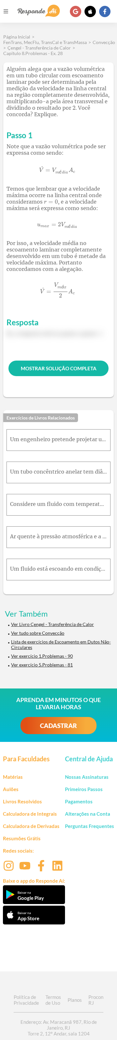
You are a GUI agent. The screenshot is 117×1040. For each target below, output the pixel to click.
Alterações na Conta (87, 814)
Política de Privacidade (26, 1000)
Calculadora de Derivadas (31, 826)
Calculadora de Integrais (30, 814)
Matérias (13, 777)
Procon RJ (95, 1000)
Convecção (104, 42)
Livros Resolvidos (22, 801)
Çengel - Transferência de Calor (39, 47)
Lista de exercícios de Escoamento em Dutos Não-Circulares (61, 644)
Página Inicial (16, 36)
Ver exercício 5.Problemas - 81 (42, 664)
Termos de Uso (53, 1000)
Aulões (11, 789)
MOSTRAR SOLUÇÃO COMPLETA (59, 368)
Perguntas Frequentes (89, 826)
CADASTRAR (58, 725)
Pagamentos (79, 801)
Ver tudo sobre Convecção (37, 633)
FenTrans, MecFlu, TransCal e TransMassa (45, 42)
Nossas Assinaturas (87, 777)
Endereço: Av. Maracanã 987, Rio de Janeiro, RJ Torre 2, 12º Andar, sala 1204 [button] (58, 1027)
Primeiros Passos (84, 789)
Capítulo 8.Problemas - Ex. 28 (33, 53)
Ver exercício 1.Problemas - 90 (42, 656)
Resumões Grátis (22, 838)
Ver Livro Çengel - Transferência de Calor (52, 624)
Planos (75, 1000)
